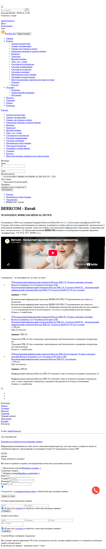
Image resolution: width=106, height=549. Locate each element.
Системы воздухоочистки (22, 64)
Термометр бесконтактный (15, 182)
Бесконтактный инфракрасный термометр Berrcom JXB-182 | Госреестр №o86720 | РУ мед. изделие (55, 323)
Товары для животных (21, 46)
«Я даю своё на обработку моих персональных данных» (32, 508)
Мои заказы (6, 418)
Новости (10, 98)
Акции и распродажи (20, 43)
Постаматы (16, 95)
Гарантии (10, 100)
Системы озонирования (21, 67)
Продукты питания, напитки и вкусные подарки (32, 79)
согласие (19, 508)
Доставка (10, 87)
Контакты (10, 105)
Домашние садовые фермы (23, 77)
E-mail (4, 484)
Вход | (3, 23)
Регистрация (6, 26)
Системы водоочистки (21, 69)
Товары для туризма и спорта (24, 48)
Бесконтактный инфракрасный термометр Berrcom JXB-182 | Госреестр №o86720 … (48, 322)
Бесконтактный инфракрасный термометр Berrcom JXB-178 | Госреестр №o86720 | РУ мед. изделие (55, 288)
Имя (3, 476)
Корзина (4, 421)
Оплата (9, 103)
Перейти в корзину (31, 468)
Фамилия (5, 481)
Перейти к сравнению (29, 473)
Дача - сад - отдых (19, 61)
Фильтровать (7, 190)
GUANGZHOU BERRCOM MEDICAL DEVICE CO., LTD (29, 176)
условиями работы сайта (25, 491)
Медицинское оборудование (23, 74)
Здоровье (15, 82)
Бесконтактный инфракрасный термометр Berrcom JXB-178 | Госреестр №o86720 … (48, 287)
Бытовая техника (18, 59)
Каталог (9, 41)
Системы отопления (20, 72)
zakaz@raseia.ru (7, 20)
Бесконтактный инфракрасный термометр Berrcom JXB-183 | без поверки (43, 359)
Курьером (15, 90)
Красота (14, 85)
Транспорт (16, 56)
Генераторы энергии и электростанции (28, 51)
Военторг (15, 54)
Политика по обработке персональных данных (21, 441)
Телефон (5, 478)
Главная (9, 38)
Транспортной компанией (22, 92)
